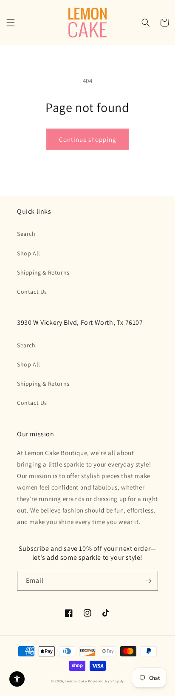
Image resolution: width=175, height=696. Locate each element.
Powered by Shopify (106, 681)
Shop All (28, 253)
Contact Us (32, 291)
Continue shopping (87, 139)
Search (26, 234)
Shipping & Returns (43, 272)
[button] (10, 22)
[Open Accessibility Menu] (17, 679)
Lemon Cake (76, 681)
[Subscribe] (148, 581)
